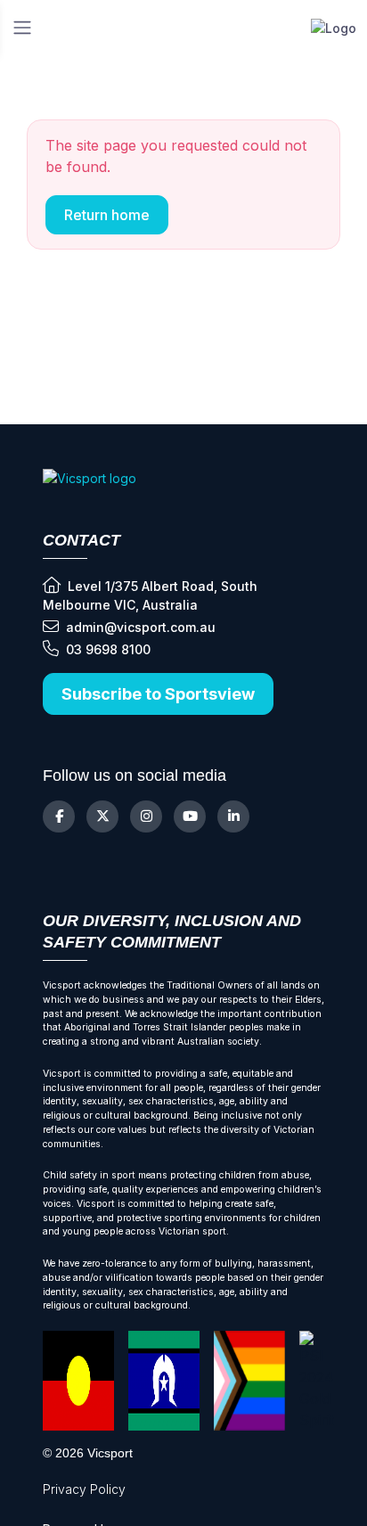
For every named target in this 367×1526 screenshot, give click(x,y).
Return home (107, 215)
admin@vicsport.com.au (141, 627)
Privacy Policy (84, 1489)
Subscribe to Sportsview (158, 694)
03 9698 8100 (108, 649)
